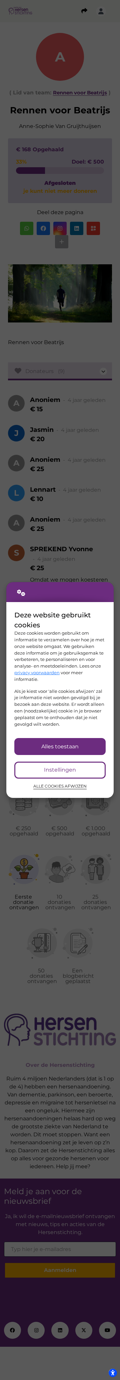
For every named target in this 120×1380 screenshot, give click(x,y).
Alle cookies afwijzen (60, 786)
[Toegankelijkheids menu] (113, 1373)
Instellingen (60, 770)
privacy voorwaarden (37, 672)
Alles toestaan (60, 746)
